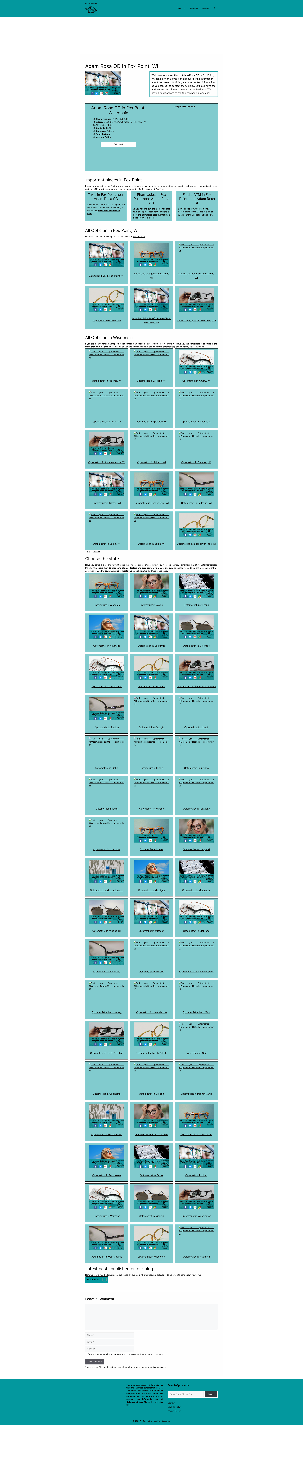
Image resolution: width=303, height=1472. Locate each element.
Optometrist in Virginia (151, 1216)
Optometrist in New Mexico (151, 1012)
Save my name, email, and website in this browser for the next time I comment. (125, 1354)
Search (211, 1394)
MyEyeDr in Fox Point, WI (107, 320)
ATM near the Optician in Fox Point (195, 215)
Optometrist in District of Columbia (196, 686)
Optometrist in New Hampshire (196, 971)
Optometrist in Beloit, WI (106, 543)
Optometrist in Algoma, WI (106, 380)
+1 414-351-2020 (120, 119)
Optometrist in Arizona (196, 605)
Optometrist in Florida (107, 727)
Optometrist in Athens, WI (151, 462)
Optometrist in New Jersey (107, 1012)
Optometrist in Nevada (151, 971)
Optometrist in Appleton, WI (151, 421)
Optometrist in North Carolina (106, 1053)
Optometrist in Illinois (151, 768)
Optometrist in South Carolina (151, 1134)
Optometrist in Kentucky (196, 808)
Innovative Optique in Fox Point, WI (151, 275)
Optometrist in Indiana (196, 768)
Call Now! (118, 144)
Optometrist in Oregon (151, 1093)
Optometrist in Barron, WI (107, 503)
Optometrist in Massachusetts (106, 890)
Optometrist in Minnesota (196, 890)
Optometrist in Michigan (151, 890)
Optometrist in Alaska (151, 605)
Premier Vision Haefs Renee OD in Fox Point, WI (151, 320)
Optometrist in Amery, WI (196, 380)
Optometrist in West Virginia (106, 1256)
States (179, 8)
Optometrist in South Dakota (196, 1134)
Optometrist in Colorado (196, 645)
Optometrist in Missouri (151, 930)
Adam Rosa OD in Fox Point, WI (106, 275)
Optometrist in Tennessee (106, 1175)
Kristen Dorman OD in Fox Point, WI (196, 275)
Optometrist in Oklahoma (106, 1093)
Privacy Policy (174, 1411)
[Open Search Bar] (214, 8)
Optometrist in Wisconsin (151, 1256)
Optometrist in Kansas (151, 808)
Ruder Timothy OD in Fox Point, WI (196, 320)
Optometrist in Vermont (107, 1216)
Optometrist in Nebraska (106, 971)
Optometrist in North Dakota (151, 1053)
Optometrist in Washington (196, 1216)
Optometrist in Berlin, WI (151, 543)
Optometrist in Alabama (107, 605)
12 (94, 551)
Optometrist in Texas (151, 1175)
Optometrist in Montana (196, 930)
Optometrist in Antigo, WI (107, 421)
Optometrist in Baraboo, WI (196, 462)
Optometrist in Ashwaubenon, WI (106, 462)
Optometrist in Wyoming (196, 1256)
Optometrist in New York (196, 1012)
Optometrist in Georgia (151, 727)
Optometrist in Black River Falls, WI (196, 543)
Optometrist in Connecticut (106, 686)
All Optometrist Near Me (160, 344)
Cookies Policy (174, 1407)
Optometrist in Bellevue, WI (196, 503)
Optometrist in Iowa (107, 808)
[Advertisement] (151, 34)
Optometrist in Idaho (106, 768)
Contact (205, 8)
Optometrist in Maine (151, 849)
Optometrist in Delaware (151, 686)
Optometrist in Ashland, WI (196, 421)
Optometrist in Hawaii (196, 727)
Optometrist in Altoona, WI (151, 380)
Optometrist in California (151, 645)
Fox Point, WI (139, 236)
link (127, 1405)
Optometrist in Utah (196, 1175)
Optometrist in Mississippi (106, 930)
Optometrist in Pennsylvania (196, 1093)
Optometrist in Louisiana (106, 849)
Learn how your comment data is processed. (144, 1367)
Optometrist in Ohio (196, 1053)
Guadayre (166, 1421)
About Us (194, 8)
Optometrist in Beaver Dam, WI (151, 503)
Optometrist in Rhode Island (106, 1134)
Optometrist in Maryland (196, 849)
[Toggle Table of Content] (103, 1280)
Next (97, 551)
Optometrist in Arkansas (106, 645)
